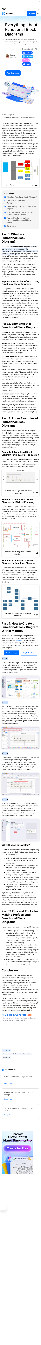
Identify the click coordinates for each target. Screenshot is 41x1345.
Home (4, 115)
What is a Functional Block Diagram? (22, 197)
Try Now (31, 13)
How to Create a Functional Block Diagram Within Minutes (20, 213)
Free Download (13, 73)
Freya (12, 55)
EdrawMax (19, 640)
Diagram (11, 115)
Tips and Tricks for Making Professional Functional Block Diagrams (19, 220)
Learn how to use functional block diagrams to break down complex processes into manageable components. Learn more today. (21, 42)
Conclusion (11, 226)
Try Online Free (29, 653)
